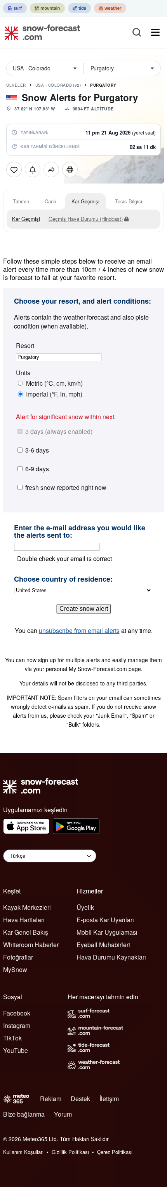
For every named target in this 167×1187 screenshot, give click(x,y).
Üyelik (85, 907)
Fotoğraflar (18, 957)
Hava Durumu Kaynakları (111, 957)
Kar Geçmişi (85, 201)
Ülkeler (16, 85)
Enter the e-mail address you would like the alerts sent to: (79, 531)
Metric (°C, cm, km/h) (54, 383)
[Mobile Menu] (155, 32)
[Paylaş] (51, 169)
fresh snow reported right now (65, 487)
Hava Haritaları (24, 919)
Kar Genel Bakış (25, 932)
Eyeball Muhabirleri (103, 944)
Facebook (16, 1013)
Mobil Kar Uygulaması (107, 932)
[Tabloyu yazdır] (70, 169)
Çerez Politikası (114, 1152)
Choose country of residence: (63, 579)
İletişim (109, 1098)
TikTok (12, 1037)
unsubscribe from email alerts (79, 630)
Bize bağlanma (24, 1114)
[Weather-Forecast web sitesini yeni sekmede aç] (110, 8)
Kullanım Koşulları (23, 1152)
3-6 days (37, 450)
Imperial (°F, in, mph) (54, 394)
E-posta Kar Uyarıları (105, 919)
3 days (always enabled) (58, 431)
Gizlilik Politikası (70, 1152)
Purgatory (103, 85)
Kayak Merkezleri (27, 907)
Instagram (16, 1025)
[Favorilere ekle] (14, 169)
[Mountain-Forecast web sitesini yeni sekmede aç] (47, 8)
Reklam (50, 1098)
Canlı (50, 201)
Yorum (63, 1114)
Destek (80, 1098)
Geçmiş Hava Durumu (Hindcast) (86, 218)
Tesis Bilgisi (128, 201)
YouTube (15, 1050)
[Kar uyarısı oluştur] (32, 169)
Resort (25, 346)
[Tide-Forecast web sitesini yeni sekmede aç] (79, 8)
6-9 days (37, 468)
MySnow (15, 969)
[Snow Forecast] (40, 32)
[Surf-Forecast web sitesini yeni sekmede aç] (15, 8)
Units (23, 373)
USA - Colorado (58, 85)
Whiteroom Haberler (31, 944)
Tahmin (21, 201)
